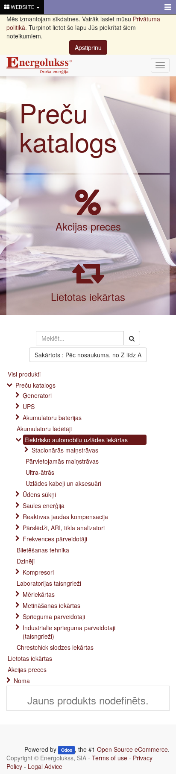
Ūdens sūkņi (39, 494)
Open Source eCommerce (132, 749)
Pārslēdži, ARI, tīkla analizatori (64, 527)
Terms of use (109, 758)
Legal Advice (45, 766)
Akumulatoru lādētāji (44, 428)
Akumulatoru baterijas (52, 417)
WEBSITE (22, 7)
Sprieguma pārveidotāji (54, 616)
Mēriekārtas (39, 594)
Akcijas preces (88, 226)
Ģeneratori (37, 395)
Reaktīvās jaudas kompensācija (65, 516)
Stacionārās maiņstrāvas (65, 450)
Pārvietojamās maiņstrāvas (62, 461)
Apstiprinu (88, 47)
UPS (29, 406)
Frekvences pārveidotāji (55, 538)
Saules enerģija (44, 505)
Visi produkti (24, 374)
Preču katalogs (68, 126)
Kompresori (38, 572)
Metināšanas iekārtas (51, 605)
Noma (22, 680)
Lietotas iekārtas (88, 296)
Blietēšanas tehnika (43, 550)
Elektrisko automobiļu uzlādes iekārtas (76, 439)
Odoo (66, 750)
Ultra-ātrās (40, 472)
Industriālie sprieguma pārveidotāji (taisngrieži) (69, 631)
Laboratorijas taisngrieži (49, 583)
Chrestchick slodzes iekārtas (55, 647)
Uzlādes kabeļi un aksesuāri (63, 483)
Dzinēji (26, 561)
